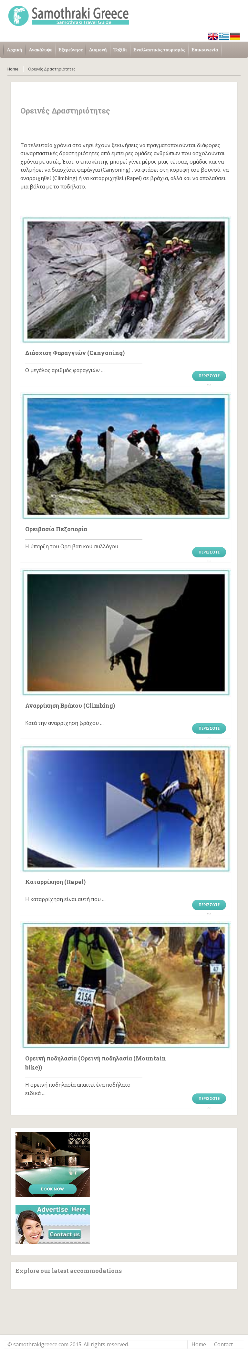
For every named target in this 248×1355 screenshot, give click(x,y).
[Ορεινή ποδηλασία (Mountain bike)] (125, 985)
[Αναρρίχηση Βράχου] (125, 633)
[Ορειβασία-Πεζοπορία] (125, 457)
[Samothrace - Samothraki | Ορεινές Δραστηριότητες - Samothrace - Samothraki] (124, 15)
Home (12, 69)
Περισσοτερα (209, 377)
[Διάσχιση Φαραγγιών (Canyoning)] (125, 280)
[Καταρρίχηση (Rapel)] (125, 809)
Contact (223, 1344)
